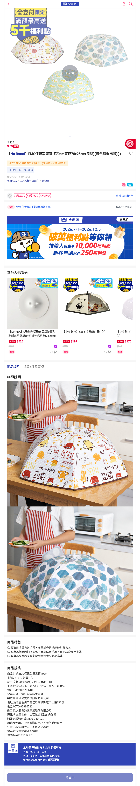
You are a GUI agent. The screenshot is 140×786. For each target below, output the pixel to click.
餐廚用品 (12, 180)
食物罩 (45, 180)
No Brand (18, 154)
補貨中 (70, 777)
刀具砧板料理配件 (29, 180)
